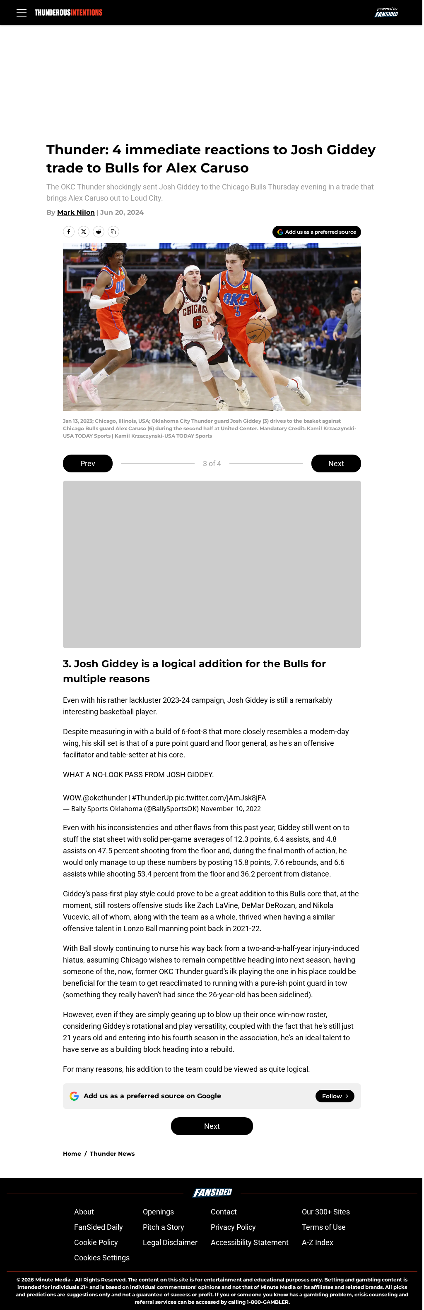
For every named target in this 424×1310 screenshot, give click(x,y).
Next (336, 463)
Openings (158, 1211)
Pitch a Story (163, 1227)
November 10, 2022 (230, 808)
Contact (224, 1211)
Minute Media (52, 1279)
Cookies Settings (102, 1257)
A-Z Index (317, 1242)
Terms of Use (324, 1227)
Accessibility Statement (250, 1242)
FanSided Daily (98, 1227)
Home (72, 1153)
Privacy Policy (233, 1227)
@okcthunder (105, 797)
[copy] (113, 231)
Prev (87, 463)
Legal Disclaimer (170, 1242)
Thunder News (112, 1153)
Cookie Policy (96, 1242)
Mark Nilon (76, 212)
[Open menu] (21, 12)
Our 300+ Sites (326, 1211)
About (84, 1211)
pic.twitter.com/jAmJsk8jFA (220, 797)
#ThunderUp (152, 797)
